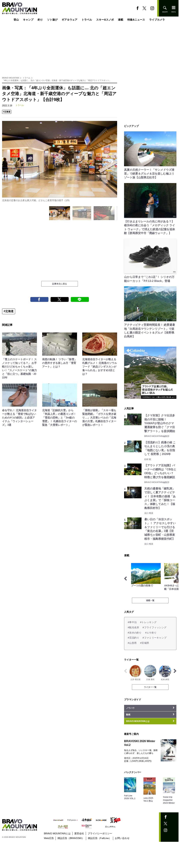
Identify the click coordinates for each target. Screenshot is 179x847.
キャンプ (28, 19)
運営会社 (79, 833)
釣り (40, 19)
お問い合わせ (122, 838)
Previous (7, 161)
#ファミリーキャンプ (154, 637)
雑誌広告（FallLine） (99, 838)
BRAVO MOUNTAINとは (57, 833)
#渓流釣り (133, 637)
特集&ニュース (136, 19)
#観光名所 (133, 627)
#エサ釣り (151, 632)
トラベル (87, 19)
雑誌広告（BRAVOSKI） (71, 838)
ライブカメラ (157, 19)
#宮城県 (144, 643)
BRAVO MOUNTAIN (10, 78)
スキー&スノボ (105, 19)
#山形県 (132, 643)
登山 (16, 19)
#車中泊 (132, 622)
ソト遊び (52, 19)
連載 (120, 19)
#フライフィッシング (154, 627)
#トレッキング (148, 622)
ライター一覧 (150, 687)
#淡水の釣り (135, 632)
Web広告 (49, 838)
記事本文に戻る (59, 284)
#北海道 (6, 111)
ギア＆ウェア (69, 19)
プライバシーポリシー (100, 833)
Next (112, 161)
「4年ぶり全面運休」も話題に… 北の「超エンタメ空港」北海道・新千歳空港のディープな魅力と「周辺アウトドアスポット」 (56, 80)
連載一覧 (150, 600)
